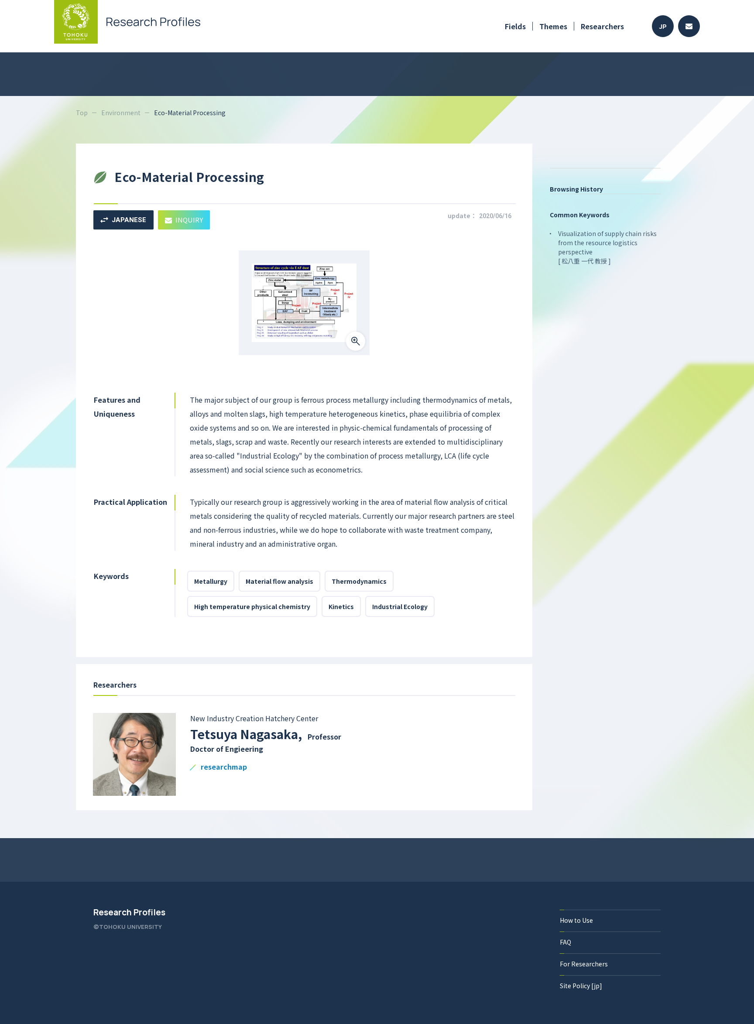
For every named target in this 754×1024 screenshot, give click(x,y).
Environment (121, 112)
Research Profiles (129, 912)
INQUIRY (189, 219)
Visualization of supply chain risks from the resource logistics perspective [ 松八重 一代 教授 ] (607, 247)
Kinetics (341, 606)
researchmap (224, 767)
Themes (553, 26)
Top (82, 112)
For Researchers (584, 963)
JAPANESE (129, 220)
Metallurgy (210, 581)
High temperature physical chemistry (252, 606)
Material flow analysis (279, 581)
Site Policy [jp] (581, 985)
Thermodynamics (359, 581)
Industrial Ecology (400, 606)
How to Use (576, 920)
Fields (515, 26)
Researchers (602, 26)
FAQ (565, 942)
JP (663, 26)
